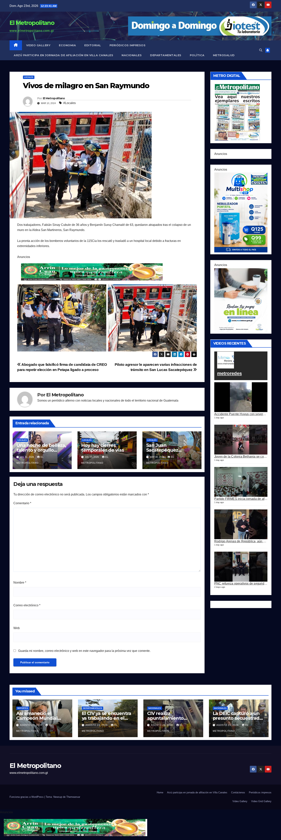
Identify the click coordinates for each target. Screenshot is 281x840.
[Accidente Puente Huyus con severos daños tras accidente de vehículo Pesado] (240, 397)
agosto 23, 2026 (31, 725)
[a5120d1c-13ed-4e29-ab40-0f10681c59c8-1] (240, 299)
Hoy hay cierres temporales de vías (102, 447)
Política (197, 55)
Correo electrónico (26, 605)
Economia (67, 45)
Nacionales (132, 55)
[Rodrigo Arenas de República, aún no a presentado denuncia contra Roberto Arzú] (240, 524)
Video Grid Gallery (261, 801)
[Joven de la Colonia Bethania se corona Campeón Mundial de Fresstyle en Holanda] (240, 440)
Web (16, 628)
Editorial (92, 45)
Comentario (22, 503)
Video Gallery (38, 45)
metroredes (229, 373)
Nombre (19, 582)
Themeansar (73, 796)
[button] (260, 50)
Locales (28, 77)
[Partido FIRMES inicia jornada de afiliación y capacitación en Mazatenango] (240, 482)
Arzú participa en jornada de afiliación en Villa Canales (63, 55)
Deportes (22, 708)
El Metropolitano (32, 22)
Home (160, 792)
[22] (240, 212)
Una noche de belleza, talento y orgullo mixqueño (41, 450)
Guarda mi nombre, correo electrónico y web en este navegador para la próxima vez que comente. (84, 650)
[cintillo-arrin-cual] (92, 271)
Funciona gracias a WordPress (27, 796)
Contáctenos (238, 792)
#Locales (69, 103)
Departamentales (165, 55)
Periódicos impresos (128, 45)
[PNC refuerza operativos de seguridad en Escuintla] (240, 566)
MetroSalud (224, 55)
